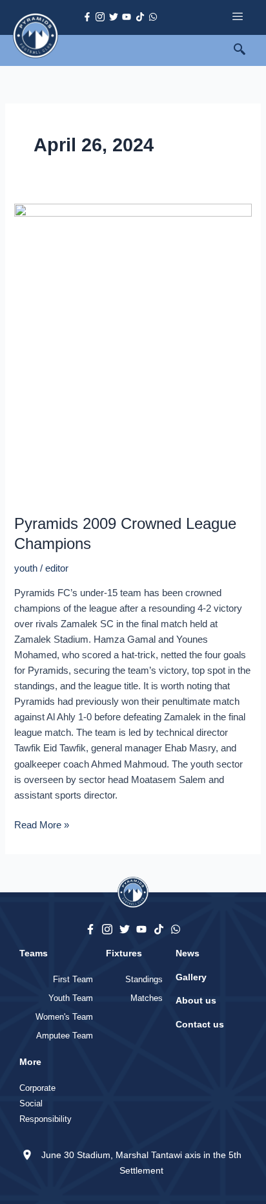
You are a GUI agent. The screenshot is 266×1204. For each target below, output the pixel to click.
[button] (247, 50)
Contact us (200, 1024)
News (188, 953)
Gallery (191, 977)
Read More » (41, 823)
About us (196, 1000)
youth (25, 568)
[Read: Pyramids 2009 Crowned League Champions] (132, 352)
